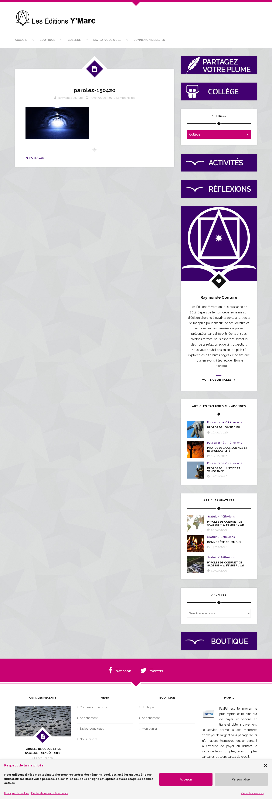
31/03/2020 (98, 97)
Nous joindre (88, 739)
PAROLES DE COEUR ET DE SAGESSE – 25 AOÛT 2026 (43, 750)
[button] (266, 765)
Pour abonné (215, 422)
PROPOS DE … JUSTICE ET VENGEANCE (224, 470)
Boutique (47, 39)
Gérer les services (252, 793)
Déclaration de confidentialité (49, 793)
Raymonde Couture (70, 97)
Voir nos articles (216, 379)
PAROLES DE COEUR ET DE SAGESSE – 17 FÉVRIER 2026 (226, 523)
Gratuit (212, 516)
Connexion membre (93, 707)
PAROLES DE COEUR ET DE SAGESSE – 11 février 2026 (226, 564)
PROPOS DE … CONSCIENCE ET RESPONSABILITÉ (227, 449)
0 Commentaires (124, 97)
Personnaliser (241, 779)
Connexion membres (149, 39)
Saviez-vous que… (107, 39)
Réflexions (235, 422)
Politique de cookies (16, 793)
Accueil (21, 39)
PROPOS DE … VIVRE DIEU (223, 427)
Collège (74, 39)
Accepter (186, 779)
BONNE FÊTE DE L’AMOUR (224, 542)
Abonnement (89, 718)
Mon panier (149, 728)
